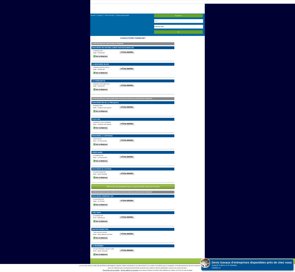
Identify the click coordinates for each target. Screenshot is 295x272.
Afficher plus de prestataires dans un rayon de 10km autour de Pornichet (132, 186)
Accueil (93, 15)
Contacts (100, 15)
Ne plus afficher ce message (130, 270)
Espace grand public (122, 15)
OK (178, 32)
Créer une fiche (109, 15)
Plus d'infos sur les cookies (111, 270)
